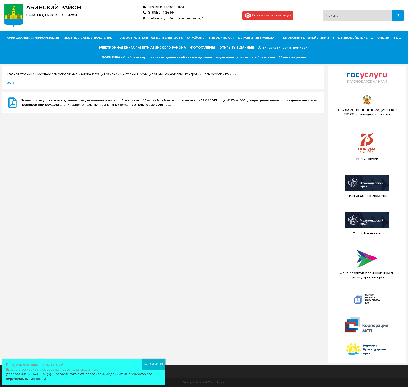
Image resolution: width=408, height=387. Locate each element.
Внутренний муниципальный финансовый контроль (159, 74)
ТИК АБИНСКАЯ (221, 38)
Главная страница (20, 74)
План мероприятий (217, 74)
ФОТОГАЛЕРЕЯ (202, 47)
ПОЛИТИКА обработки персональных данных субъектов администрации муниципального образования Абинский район (204, 57)
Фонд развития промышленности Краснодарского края (367, 275)
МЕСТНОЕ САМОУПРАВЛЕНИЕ (87, 38)
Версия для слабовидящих (271, 15)
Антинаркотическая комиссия (283, 47)
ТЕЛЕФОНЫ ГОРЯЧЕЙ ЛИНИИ (305, 38)
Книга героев (367, 158)
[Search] (398, 15)
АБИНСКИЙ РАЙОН (53, 7)
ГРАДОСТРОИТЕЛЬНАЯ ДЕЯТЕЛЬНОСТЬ (149, 38)
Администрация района (99, 74)
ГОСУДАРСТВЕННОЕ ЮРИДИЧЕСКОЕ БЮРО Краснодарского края (367, 112)
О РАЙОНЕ (195, 38)
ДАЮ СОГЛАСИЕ (153, 364)
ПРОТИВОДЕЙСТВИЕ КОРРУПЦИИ (361, 38)
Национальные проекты (367, 196)
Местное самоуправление (57, 74)
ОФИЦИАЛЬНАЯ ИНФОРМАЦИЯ (33, 38)
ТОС (397, 38)
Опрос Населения (367, 233)
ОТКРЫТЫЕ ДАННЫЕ (236, 47)
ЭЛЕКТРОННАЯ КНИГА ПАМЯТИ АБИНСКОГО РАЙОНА (142, 47)
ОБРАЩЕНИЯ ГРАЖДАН (257, 38)
